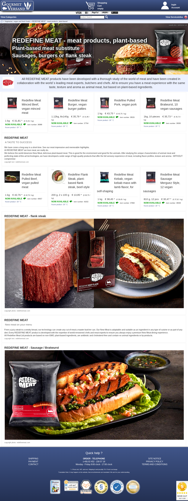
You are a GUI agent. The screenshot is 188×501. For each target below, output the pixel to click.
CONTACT (33, 464)
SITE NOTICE (154, 458)
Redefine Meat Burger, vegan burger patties (77, 104)
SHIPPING (33, 458)
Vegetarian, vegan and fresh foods (17, 21)
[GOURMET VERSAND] (17, 12)
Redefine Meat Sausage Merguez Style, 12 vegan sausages (161, 183)
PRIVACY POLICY (154, 461)
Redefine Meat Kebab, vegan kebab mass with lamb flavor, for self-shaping (116, 183)
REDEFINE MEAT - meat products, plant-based (49, 21)
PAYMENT (33, 461)
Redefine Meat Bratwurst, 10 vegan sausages (171, 104)
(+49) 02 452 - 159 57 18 (94, 461)
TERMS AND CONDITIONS (154, 464)
